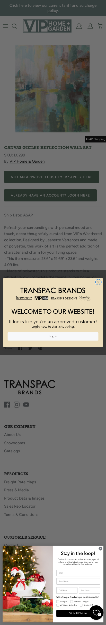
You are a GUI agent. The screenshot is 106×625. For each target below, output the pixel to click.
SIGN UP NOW (78, 613)
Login (53, 336)
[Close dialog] (98, 282)
